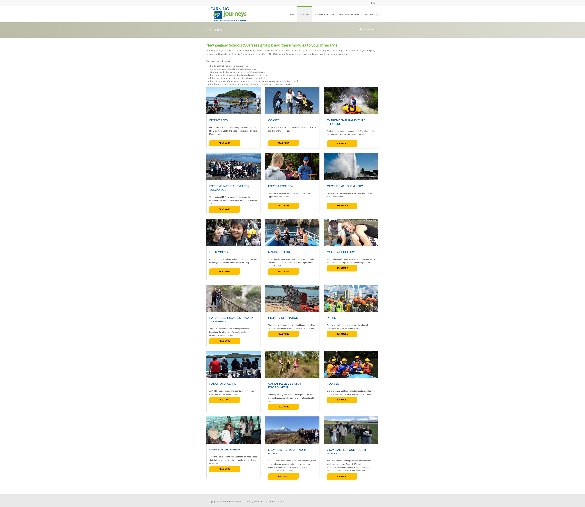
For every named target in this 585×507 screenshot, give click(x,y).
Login (375, 3)
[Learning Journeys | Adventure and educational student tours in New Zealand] (227, 14)
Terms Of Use (275, 501)
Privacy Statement (255, 501)
